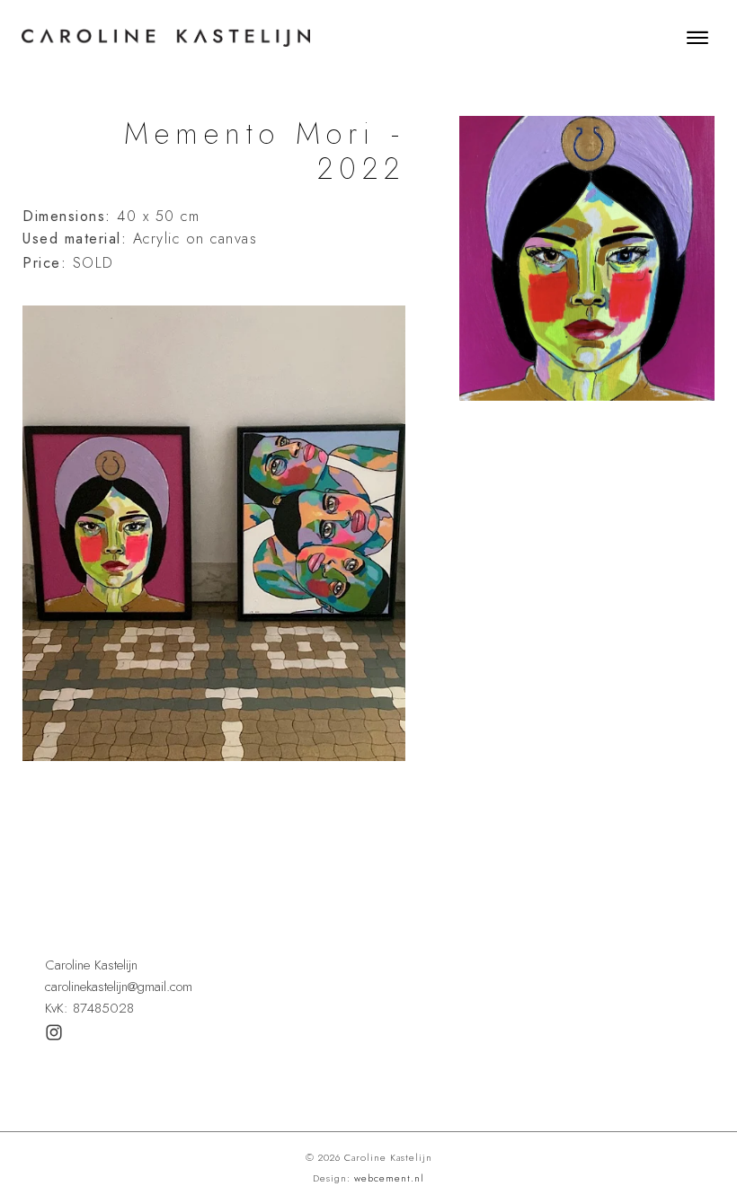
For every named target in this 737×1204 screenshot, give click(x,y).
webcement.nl (389, 1178)
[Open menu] (697, 38)
